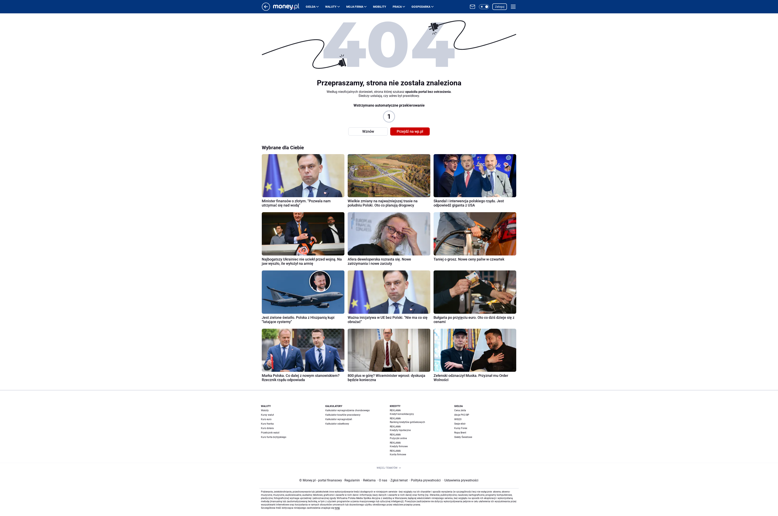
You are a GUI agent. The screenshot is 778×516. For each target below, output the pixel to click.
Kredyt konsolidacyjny (402, 414)
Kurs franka (267, 423)
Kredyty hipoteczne (400, 430)
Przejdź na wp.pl (410, 131)
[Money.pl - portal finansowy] (289, 6)
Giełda (310, 6)
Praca (397, 6)
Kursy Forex (460, 428)
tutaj (337, 507)
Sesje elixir (460, 423)
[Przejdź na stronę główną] (266, 10)
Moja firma (354, 6)
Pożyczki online (398, 438)
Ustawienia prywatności (460, 480)
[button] (484, 6)
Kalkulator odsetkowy (337, 423)
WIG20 (458, 419)
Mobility (379, 6)
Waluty (331, 6)
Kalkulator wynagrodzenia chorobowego (347, 410)
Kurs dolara (267, 428)
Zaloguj (499, 6)
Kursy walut (267, 414)
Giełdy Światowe (463, 437)
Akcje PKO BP (461, 414)
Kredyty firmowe (399, 446)
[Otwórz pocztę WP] (472, 6)
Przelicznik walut (270, 432)
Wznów (368, 131)
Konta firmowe (398, 454)
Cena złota (460, 410)
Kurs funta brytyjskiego (273, 437)
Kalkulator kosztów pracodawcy (342, 414)
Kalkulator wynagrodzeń (338, 419)
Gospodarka (420, 6)
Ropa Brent (460, 432)
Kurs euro (266, 419)
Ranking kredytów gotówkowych (407, 422)
